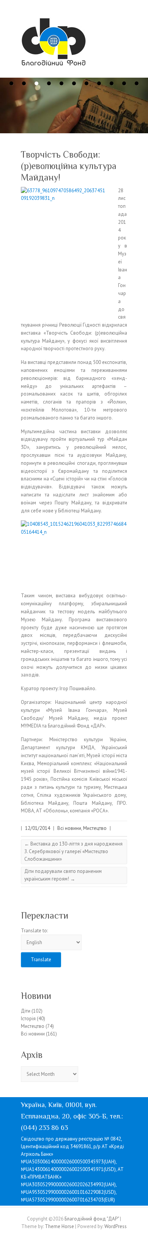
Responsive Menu (122, 25)
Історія (28, 1018)
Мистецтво (95, 828)
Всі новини (69, 828)
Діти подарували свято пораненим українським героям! (63, 875)
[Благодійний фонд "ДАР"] (54, 43)
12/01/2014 (37, 828)
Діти (25, 1011)
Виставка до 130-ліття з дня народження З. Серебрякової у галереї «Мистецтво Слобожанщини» (73, 851)
